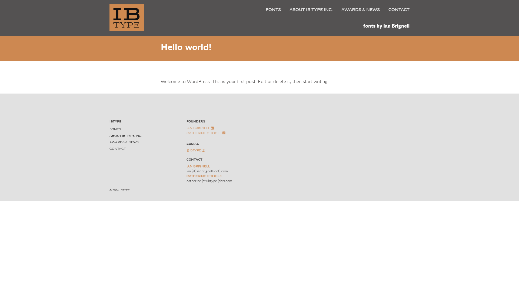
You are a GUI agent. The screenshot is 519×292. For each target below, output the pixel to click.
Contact (399, 9)
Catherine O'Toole (204, 133)
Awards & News (360, 9)
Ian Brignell (199, 128)
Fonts (273, 9)
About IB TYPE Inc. (311, 9)
